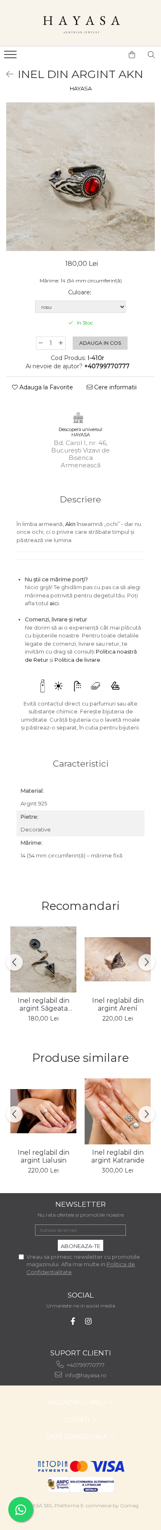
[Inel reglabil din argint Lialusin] (43, 1111)
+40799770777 (85, 1365)
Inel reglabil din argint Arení (118, 1004)
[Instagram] (88, 1321)
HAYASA (81, 88)
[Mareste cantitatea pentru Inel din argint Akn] (61, 343)
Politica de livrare (77, 659)
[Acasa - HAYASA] (80, 23)
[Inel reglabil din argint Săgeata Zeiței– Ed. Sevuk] (43, 959)
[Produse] (11, 57)
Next (148, 185)
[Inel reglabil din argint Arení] (118, 959)
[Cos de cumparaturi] (132, 55)
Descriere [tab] (80, 499)
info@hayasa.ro (85, 1375)
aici (54, 603)
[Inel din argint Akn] (80, 176)
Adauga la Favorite (45, 387)
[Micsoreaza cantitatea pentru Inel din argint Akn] (40, 343)
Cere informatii (114, 387)
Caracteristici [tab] (81, 763)
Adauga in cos (100, 343)
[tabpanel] (80, 176)
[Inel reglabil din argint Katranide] (118, 1111)
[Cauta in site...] (151, 55)
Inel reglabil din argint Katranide (117, 1156)
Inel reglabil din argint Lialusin (43, 1156)
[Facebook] (73, 1321)
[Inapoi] (6, 74)
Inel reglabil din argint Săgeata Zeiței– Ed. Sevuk (43, 1004)
